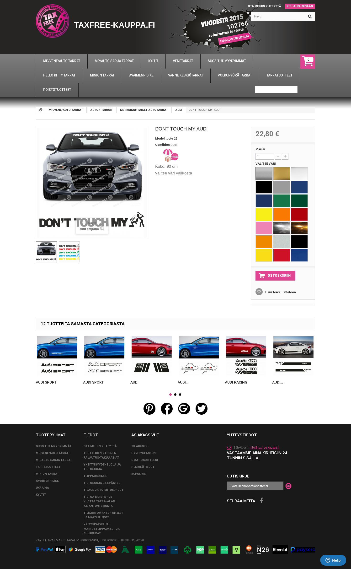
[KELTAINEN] (264, 214)
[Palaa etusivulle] (40, 110)
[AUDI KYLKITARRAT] (293, 356)
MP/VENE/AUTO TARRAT (66, 110)
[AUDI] (151, 356)
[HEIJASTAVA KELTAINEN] (264, 255)
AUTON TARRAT (101, 110)
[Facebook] (261, 501)
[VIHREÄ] (281, 201)
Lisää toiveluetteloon (280, 292)
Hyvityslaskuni (144, 453)
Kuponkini (139, 474)
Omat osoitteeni (144, 460)
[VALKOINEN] (299, 173)
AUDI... (183, 382)
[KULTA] (281, 173)
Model (160, 138)
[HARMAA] (281, 187)
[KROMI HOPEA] (281, 228)
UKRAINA (42, 487)
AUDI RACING (236, 382)
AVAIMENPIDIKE (47, 480)
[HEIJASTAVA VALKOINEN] (281, 241)
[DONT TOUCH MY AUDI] (46, 251)
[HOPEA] (264, 173)
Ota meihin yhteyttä (264, 6)
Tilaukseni (140, 446)
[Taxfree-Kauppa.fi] (52, 21)
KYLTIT (41, 494)
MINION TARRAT (47, 474)
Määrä (260, 149)
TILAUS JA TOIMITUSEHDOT (103, 490)
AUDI (178, 110)
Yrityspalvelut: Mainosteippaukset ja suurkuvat (102, 529)
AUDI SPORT (46, 382)
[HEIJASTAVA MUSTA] (299, 241)
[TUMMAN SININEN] (264, 201)
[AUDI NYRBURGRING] (199, 356)
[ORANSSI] (281, 214)
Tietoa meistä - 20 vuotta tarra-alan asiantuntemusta (99, 501)
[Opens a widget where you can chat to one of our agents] (333, 561)
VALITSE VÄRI (266, 163)
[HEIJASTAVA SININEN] (299, 255)
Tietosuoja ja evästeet (103, 483)
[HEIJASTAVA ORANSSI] (264, 241)
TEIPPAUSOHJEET (96, 476)
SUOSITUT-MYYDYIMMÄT (53, 446)
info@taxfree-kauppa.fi (264, 447)
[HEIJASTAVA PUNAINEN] (281, 255)
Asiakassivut (145, 435)
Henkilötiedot (142, 467)
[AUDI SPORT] (57, 356)
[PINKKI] (264, 228)
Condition (162, 144)
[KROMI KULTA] (299, 228)
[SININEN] (299, 187)
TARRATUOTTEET (48, 467)
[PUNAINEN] (299, 214)
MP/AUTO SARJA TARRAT (54, 460)
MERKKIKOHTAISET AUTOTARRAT (144, 110)
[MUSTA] (264, 187)
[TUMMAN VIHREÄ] (299, 201)
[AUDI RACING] (246, 356)
